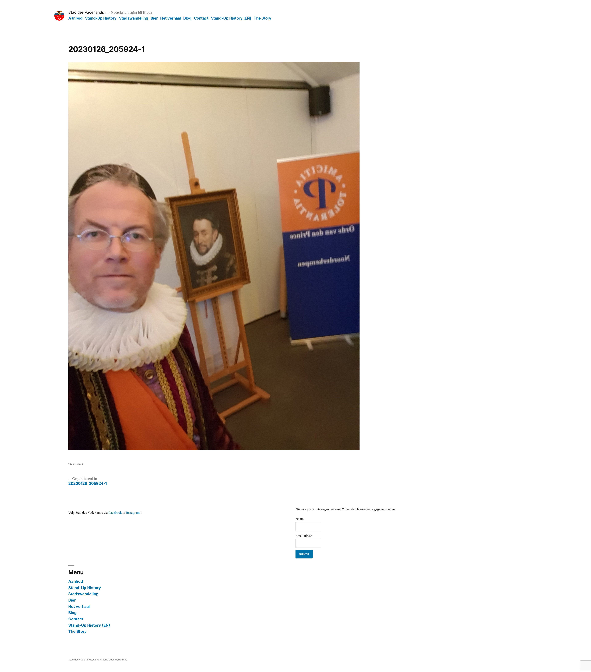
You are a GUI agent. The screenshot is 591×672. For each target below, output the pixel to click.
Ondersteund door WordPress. (110, 659)
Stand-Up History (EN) (231, 18)
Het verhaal (170, 18)
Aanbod (75, 18)
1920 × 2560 (75, 463)
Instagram (133, 512)
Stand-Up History (101, 18)
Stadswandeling (133, 18)
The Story (262, 18)
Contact (201, 18)
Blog (187, 18)
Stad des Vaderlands (86, 12)
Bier (154, 18)
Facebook (115, 512)
